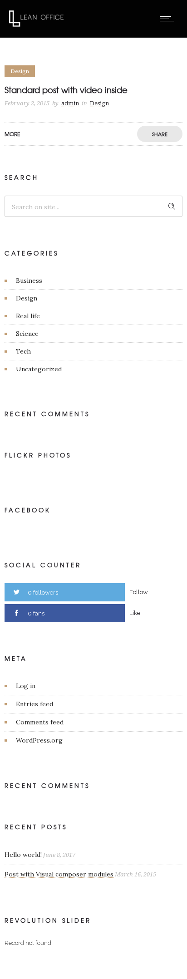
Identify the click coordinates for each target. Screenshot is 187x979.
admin (70, 103)
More (12, 134)
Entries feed (34, 704)
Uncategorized (39, 369)
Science (27, 334)
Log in (25, 686)
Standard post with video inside (66, 90)
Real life (28, 316)
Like (134, 613)
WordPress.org (39, 740)
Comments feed (40, 722)
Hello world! (23, 855)
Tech (23, 351)
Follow (138, 592)
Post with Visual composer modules (59, 874)
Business (29, 280)
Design (26, 298)
